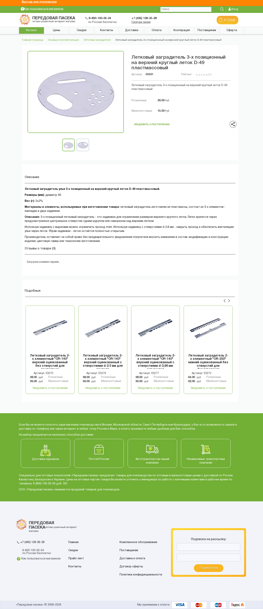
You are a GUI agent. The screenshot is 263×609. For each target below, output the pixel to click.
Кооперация (181, 30)
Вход (234, 9)
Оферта (231, 30)
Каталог (31, 30)
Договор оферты (131, 566)
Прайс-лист (76, 558)
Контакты (106, 30)
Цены (56, 30)
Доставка (131, 30)
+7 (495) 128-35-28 (32, 542)
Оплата (157, 30)
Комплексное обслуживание (138, 542)
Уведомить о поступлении (152, 123)
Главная (73, 542)
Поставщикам (207, 30)
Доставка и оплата (132, 558)
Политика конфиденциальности (141, 575)
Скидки (81, 30)
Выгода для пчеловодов (39, 2)
